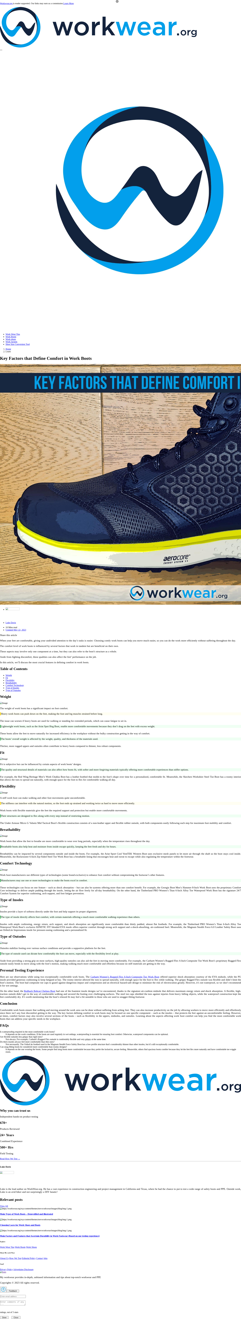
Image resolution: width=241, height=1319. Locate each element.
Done (4, 1317)
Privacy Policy (6, 1269)
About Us (4, 1258)
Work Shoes (31, 1247)
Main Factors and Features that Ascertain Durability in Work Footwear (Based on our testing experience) (50, 1236)
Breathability (11, 683)
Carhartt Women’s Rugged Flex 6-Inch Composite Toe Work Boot (125, 976)
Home (8, 349)
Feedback (13, 1291)
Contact (39, 1258)
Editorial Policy (29, 1258)
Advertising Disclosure (23, 1269)
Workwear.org (6, 3)
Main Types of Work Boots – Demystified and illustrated (26, 1214)
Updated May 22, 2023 (16, 630)
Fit (7, 678)
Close (16, 1317)
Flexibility (10, 680)
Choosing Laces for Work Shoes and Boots (20, 1225)
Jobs (45, 1258)
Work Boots (20, 1247)
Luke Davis (11, 622)
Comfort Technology (15, 685)
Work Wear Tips (7, 1247)
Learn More (68, 3)
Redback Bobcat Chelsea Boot (39, 991)
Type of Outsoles (13, 690)
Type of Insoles (12, 688)
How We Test (15, 1258)
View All (4, 1206)
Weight (9, 675)
